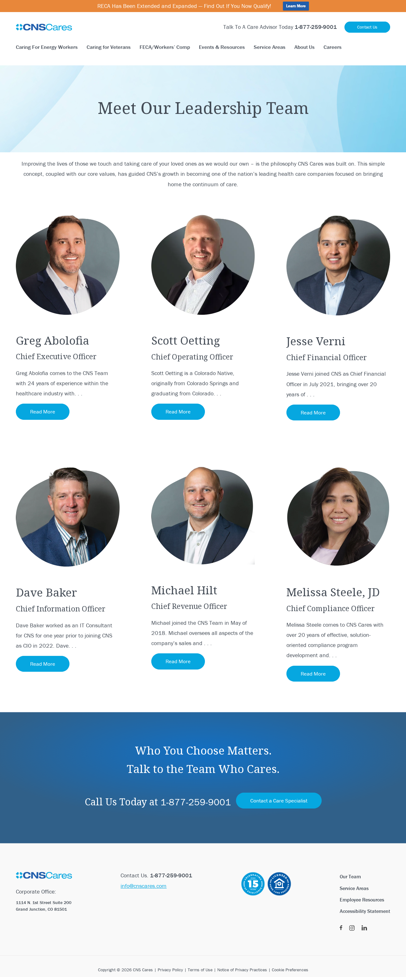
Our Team (350, 876)
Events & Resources (222, 46)
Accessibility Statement (365, 911)
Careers (333, 46)
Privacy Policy (170, 970)
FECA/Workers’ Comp (165, 46)
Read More (42, 411)
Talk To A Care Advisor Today (280, 26)
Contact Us (367, 27)
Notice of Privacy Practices (242, 970)
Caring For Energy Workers (47, 46)
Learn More (296, 6)
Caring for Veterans (109, 46)
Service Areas (269, 46)
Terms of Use (200, 970)
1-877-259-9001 (195, 802)
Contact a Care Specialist (278, 800)
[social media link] (341, 928)
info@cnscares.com (144, 885)
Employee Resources (362, 899)
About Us (304, 46)
